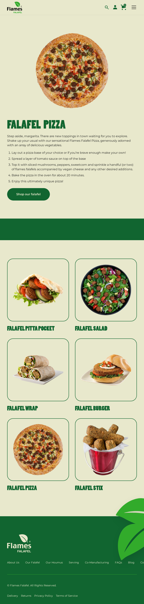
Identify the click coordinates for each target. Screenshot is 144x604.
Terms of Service (67, 595)
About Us (13, 562)
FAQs (118, 562)
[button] (107, 7)
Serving (74, 562)
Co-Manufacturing (97, 562)
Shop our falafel (28, 194)
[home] (14, 7)
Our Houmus (54, 562)
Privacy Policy (43, 595)
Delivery (12, 595)
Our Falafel (32, 562)
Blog (131, 562)
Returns (26, 595)
